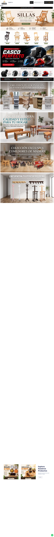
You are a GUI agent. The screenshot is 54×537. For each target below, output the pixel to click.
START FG (10, 2)
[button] (52, 535)
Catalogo (31, 2)
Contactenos (46, 2)
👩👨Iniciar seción (50, 2)
